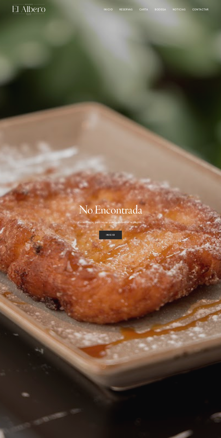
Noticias (179, 9)
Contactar (200, 9)
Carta (143, 9)
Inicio (108, 9)
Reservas (126, 9)
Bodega (160, 9)
